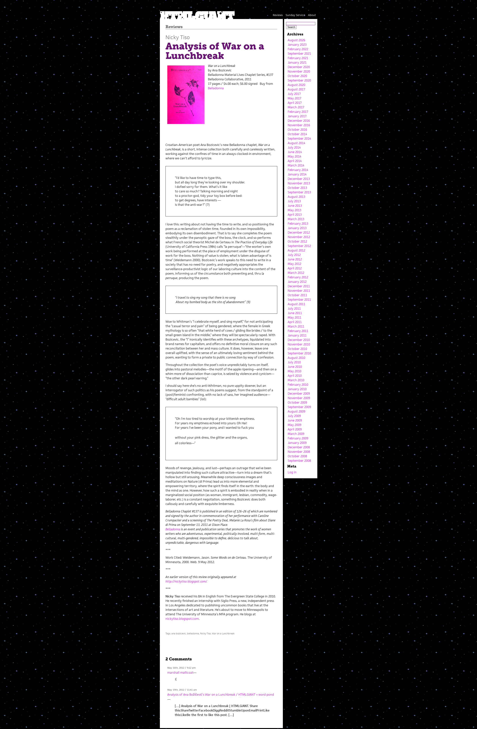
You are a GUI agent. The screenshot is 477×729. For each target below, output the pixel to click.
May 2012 (294, 264)
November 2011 (299, 291)
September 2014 (299, 138)
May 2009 (294, 425)
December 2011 (299, 286)
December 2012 (299, 232)
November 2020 (299, 71)
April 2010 (295, 376)
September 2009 (299, 407)
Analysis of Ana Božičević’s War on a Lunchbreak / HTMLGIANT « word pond (220, 694)
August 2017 (296, 89)
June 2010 (295, 367)
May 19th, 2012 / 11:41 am (182, 689)
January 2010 (297, 389)
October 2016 (297, 129)
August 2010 (296, 358)
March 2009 (296, 434)
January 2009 (297, 443)
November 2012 (299, 237)
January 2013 (297, 228)
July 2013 (294, 201)
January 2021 (297, 62)
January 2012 (297, 282)
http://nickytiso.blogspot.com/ (186, 581)
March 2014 (296, 165)
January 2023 (297, 44)
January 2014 (297, 174)
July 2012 (294, 255)
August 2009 (296, 411)
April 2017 (295, 103)
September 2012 (299, 246)
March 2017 (296, 107)
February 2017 (298, 112)
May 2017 (294, 98)
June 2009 (295, 420)
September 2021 (299, 53)
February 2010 (298, 384)
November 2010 (299, 344)
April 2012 (295, 268)
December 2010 (299, 340)
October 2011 (297, 295)
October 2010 (297, 349)
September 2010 (299, 353)
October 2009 (297, 402)
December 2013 (299, 179)
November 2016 (299, 125)
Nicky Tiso (177, 37)
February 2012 (298, 277)
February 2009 (298, 438)
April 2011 (295, 322)
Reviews (278, 15)
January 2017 (297, 116)
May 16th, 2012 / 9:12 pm (181, 667)
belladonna (193, 633)
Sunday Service (295, 15)
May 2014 (294, 156)
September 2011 (299, 299)
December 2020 (299, 67)
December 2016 (299, 121)
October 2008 (297, 456)
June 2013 (295, 206)
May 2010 (294, 371)
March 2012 (296, 273)
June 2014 (295, 152)
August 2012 (296, 250)
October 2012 (297, 241)
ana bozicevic (178, 633)
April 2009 (295, 429)
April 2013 (295, 214)
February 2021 (298, 58)
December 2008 (299, 447)
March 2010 (296, 380)
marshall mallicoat (180, 672)
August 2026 (296, 40)
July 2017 (294, 94)
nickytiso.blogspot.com (182, 619)
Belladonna (216, 88)
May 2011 (294, 317)
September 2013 (299, 192)
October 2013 (297, 188)
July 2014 (294, 147)
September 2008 (299, 461)
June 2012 (295, 259)
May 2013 (294, 210)
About (312, 15)
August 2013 (296, 197)
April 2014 (295, 161)
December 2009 (299, 393)
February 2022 (298, 49)
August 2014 (296, 143)
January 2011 (297, 335)
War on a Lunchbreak (223, 633)
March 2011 (296, 326)
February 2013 (298, 223)
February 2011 (298, 331)
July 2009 (294, 416)
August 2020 (296, 85)
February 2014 (298, 170)
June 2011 (295, 313)
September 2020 (299, 80)
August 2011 (296, 304)
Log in (292, 472)
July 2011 (294, 308)
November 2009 (299, 398)
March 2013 (296, 219)
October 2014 (297, 134)
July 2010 (294, 362)
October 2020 (297, 76)
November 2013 (299, 183)
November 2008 (299, 452)
